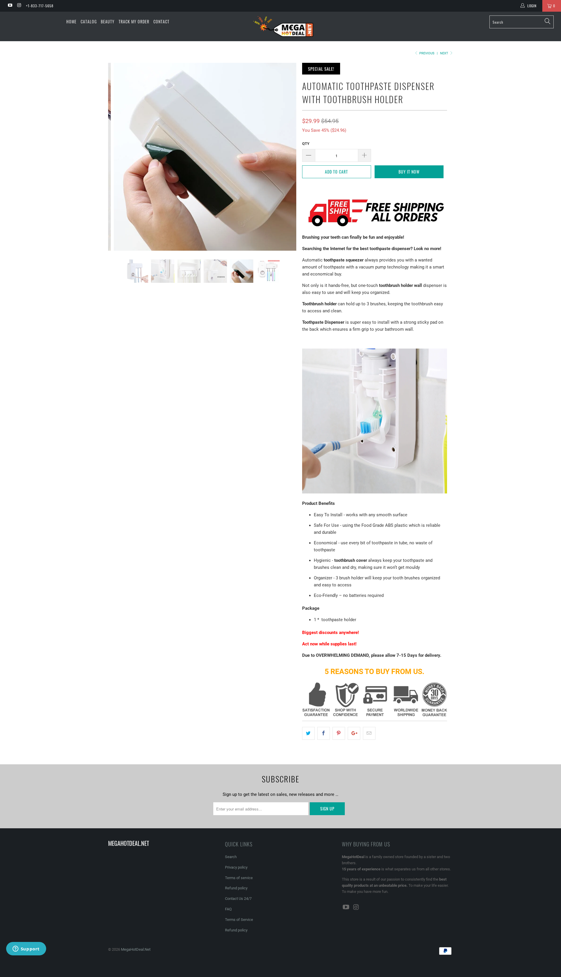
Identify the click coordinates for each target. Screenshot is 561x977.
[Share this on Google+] (354, 733)
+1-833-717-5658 (39, 5)
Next (444, 53)
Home (71, 21)
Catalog (89, 21)
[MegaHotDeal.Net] (283, 26)
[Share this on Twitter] (308, 733)
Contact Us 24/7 (238, 898)
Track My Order (134, 21)
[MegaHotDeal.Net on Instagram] (18, 6)
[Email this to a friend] (369, 733)
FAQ (228, 909)
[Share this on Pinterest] (339, 733)
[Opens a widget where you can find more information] (26, 949)
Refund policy (236, 888)
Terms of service (239, 878)
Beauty (108, 21)
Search (231, 857)
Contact (161, 21)
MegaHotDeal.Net (135, 949)
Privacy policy (236, 867)
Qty (305, 143)
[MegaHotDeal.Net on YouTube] (9, 6)
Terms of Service (239, 919)
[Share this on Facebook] (323, 733)
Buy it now (409, 172)
